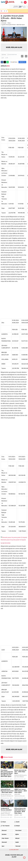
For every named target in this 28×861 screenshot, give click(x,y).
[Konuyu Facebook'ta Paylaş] (2, 62)
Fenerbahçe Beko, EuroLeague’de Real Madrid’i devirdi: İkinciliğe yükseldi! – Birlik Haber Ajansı (7, 773)
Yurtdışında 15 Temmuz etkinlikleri (6, 809)
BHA (8, 66)
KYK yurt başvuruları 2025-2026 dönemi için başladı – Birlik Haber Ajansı (20, 811)
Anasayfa (4, 23)
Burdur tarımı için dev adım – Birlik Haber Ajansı (20, 771)
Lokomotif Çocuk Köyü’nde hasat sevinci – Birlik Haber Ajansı (7, 791)
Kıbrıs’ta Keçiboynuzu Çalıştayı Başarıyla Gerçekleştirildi (16, 11)
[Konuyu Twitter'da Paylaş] (5, 62)
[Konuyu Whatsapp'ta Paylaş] (7, 62)
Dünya (9, 23)
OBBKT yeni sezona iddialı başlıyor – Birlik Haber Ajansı (20, 791)
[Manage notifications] (24, 857)
